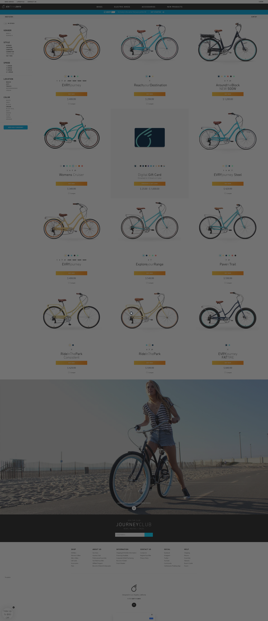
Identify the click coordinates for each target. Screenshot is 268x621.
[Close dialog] (131, 313)
